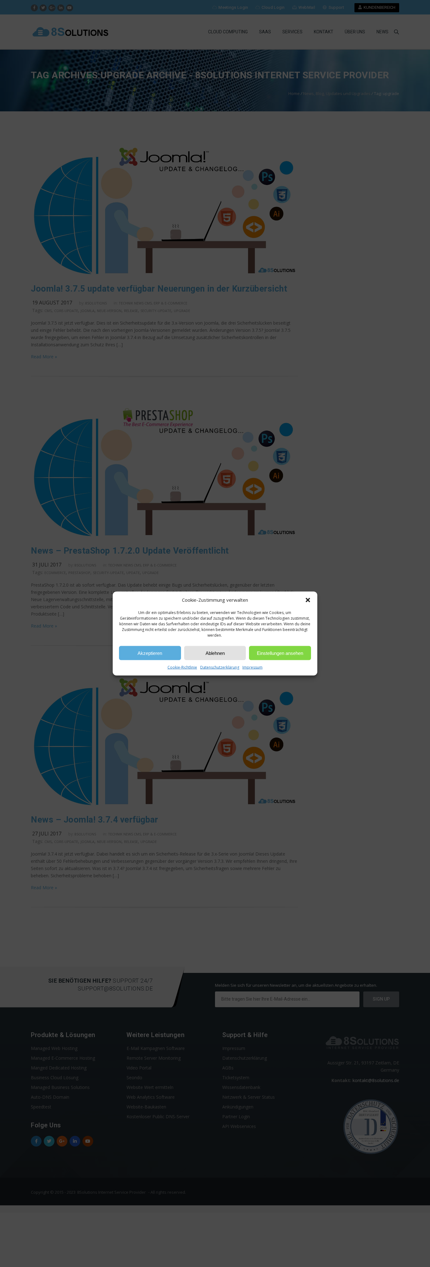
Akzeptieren (150, 653)
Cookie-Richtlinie (182, 667)
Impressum (252, 667)
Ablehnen (215, 653)
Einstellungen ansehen (280, 653)
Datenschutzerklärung (219, 667)
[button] (308, 600)
